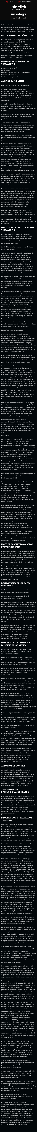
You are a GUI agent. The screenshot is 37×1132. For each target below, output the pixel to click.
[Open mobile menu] (34, 7)
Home (13, 18)
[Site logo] (18, 7)
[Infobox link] (11, 1)
